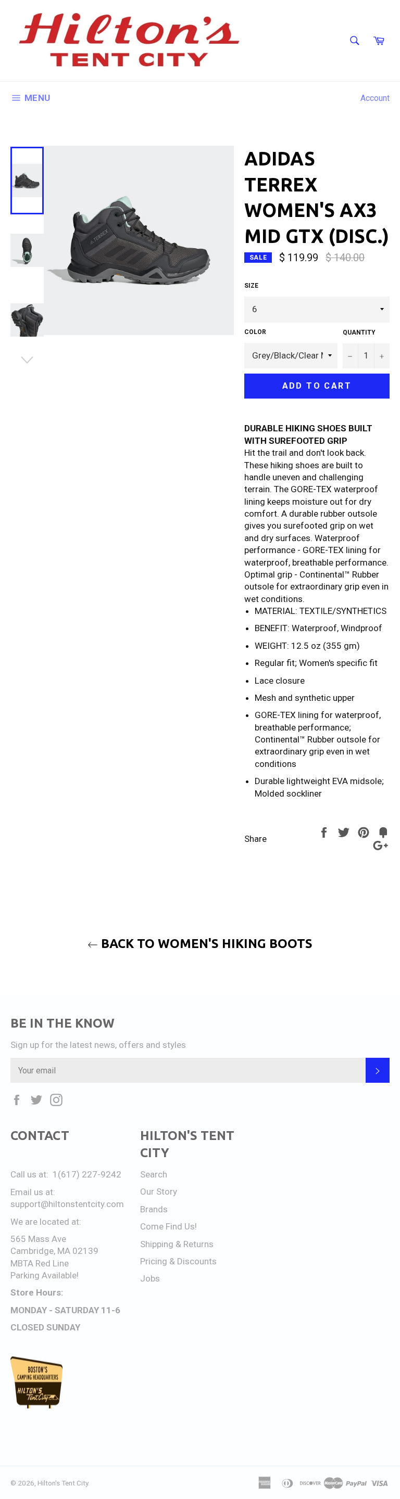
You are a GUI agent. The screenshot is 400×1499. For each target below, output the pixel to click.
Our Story (158, 1191)
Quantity (359, 332)
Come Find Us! (168, 1226)
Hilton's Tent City (63, 1483)
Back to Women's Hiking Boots (205, 944)
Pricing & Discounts (178, 1261)
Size (251, 285)
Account (375, 98)
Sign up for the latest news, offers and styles (98, 1045)
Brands (154, 1209)
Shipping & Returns (177, 1244)
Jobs (150, 1278)
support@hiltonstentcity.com (67, 1204)
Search (153, 1174)
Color (255, 332)
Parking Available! (44, 1275)
